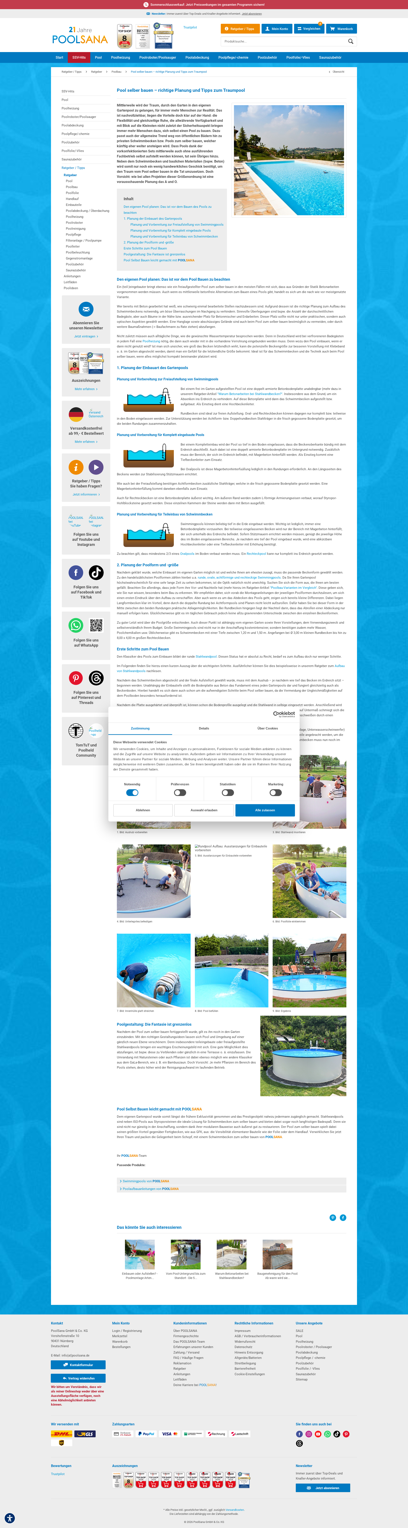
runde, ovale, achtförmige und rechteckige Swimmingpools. (239, 577)
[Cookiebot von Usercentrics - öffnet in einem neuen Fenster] (276, 714)
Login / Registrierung (127, 1331)
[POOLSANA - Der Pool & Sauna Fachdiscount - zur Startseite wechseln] (80, 35)
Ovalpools (187, 554)
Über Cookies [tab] (268, 728)
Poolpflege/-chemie (75, 134)
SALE (299, 1331)
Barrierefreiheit (245, 1369)
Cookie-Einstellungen (250, 1374)
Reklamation (182, 1363)
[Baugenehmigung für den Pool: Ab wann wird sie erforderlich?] (277, 1254)
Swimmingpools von (146, 1181)
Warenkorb (120, 1342)
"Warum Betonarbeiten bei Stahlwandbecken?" (249, 394)
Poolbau (72, 187)
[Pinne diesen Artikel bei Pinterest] (334, 1217)
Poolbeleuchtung (78, 252)
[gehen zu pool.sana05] (308, 1434)
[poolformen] (289, 160)
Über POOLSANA (185, 1331)
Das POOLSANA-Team (189, 1342)
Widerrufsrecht (245, 1342)
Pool (65, 100)
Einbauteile (74, 205)
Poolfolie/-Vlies (73, 151)
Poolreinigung (75, 229)
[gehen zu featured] (318, 1434)
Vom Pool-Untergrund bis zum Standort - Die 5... (185, 1276)
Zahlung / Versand (186, 1352)
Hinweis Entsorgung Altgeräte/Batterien (249, 1355)
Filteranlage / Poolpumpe (84, 240)
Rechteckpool (256, 554)
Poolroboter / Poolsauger (314, 1347)
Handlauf (72, 199)
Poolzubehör (70, 142)
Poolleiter (73, 246)
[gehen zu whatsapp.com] (327, 1434)
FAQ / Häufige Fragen (188, 1358)
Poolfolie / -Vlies (308, 1369)
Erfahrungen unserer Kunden (193, 1347)
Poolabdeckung (73, 125)
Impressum (243, 1331)
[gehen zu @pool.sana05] (299, 1444)
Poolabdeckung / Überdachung (87, 211)
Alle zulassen (265, 810)
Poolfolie (72, 193)
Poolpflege (73, 234)
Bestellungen (121, 1347)
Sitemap (301, 1379)
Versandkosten (235, 1509)
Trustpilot (58, 1474)
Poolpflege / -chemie (310, 1358)
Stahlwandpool (206, 656)
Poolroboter (74, 223)
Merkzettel (119, 1336)
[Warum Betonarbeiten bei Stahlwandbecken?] (231, 1254)
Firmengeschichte (186, 1336)
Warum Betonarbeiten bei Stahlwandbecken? (231, 1276)
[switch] (180, 792)
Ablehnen (143, 810)
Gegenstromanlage (79, 258)
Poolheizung (70, 108)
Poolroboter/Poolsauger (79, 117)
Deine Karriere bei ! (195, 1385)
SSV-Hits (68, 91)
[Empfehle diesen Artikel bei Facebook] (343, 1217)
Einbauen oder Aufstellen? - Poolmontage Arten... (140, 1276)
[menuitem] (289, 38)
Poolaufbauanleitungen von (151, 1189)
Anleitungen (72, 276)
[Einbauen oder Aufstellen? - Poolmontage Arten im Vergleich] (140, 1254)
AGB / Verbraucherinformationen (258, 1336)
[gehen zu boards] (346, 1434)
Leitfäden (70, 282)
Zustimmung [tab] (140, 728)
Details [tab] (204, 728)
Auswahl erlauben (204, 810)
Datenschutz (243, 1347)
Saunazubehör (72, 159)
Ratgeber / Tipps (73, 168)
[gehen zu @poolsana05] (336, 1434)
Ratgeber (70, 175)
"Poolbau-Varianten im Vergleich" (293, 588)
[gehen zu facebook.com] (299, 1434)
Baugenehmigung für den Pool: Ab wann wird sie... (277, 1276)
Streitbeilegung (245, 1363)
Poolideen (71, 288)
